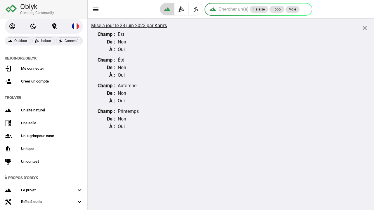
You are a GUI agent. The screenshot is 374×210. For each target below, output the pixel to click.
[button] (12, 26)
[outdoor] (167, 9)
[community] (196, 9)
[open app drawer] (96, 9)
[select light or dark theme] (33, 26)
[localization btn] (54, 26)
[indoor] (181, 9)
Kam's (161, 25)
